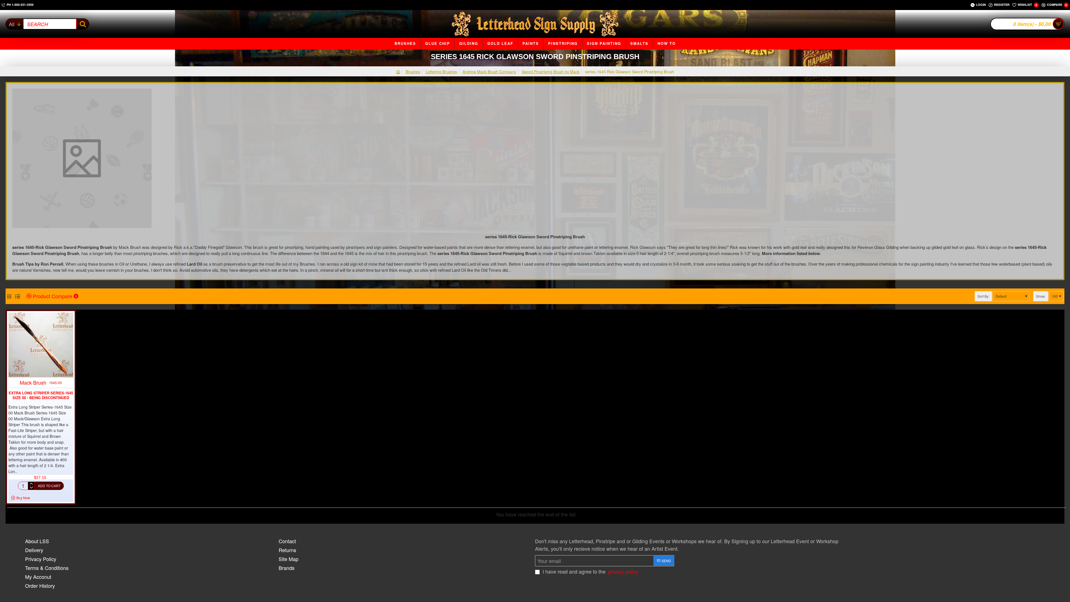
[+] (31, 484)
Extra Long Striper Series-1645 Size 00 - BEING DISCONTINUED (41, 395)
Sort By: (983, 296)
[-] (31, 488)
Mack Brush (33, 382)
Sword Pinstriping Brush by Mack (551, 71)
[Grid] (9, 296)
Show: (1040, 296)
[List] (17, 296)
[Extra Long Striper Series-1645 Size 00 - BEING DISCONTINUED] (40, 344)
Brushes (413, 71)
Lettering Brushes (441, 71)
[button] (49, 486)
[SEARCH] (82, 24)
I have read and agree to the (589, 571)
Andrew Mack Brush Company (489, 71)
